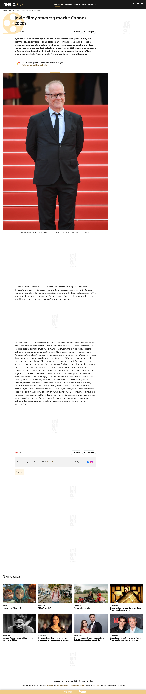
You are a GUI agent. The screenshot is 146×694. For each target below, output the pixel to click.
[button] (57, 4)
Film (10, 10)
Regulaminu (50, 685)
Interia (5, 10)
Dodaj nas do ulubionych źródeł (42, 65)
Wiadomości (16, 10)
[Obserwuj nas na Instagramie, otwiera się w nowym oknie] (91, 462)
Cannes (19, 472)
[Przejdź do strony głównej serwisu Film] (20, 4)
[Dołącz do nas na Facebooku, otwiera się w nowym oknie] (88, 462)
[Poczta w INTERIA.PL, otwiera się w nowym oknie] (138, 4)
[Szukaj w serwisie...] (133, 4)
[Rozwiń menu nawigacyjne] (142, 4)
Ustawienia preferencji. (77, 685)
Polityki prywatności (63, 685)
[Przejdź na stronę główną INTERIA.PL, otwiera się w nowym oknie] (9, 4)
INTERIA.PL (96, 685)
